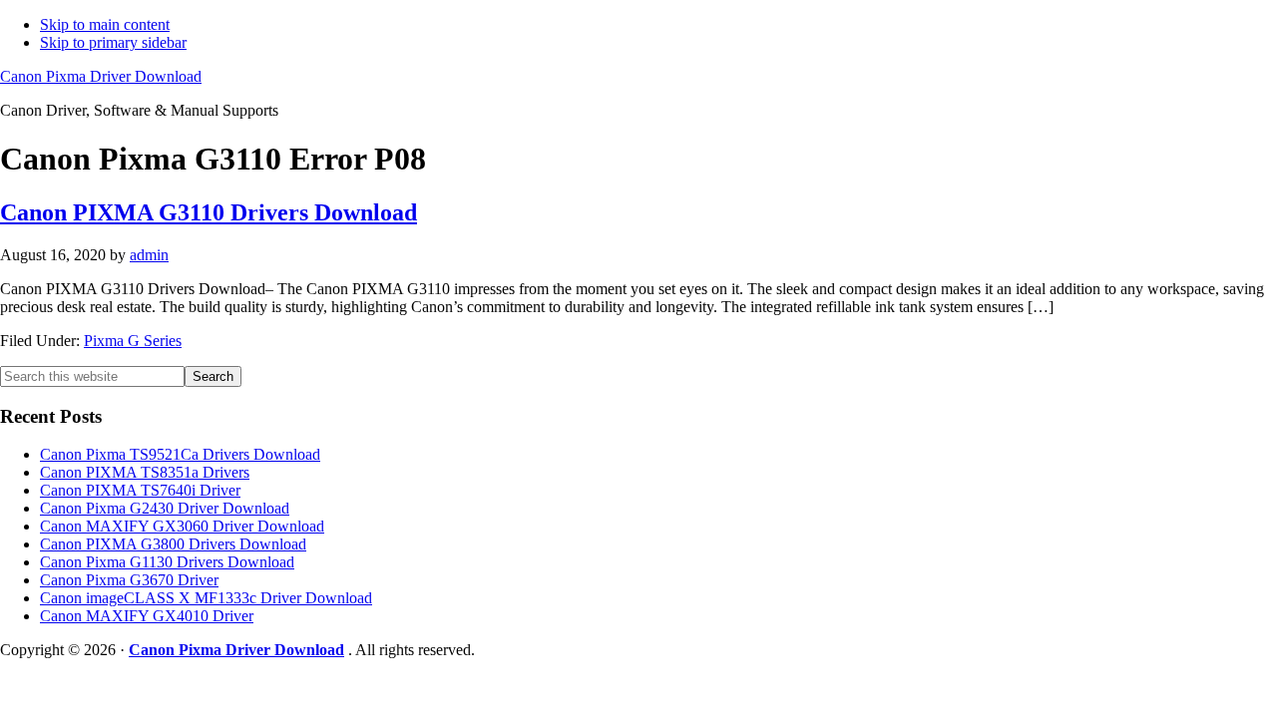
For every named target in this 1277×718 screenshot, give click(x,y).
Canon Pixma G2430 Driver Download (164, 508)
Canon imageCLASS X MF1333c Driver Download (206, 597)
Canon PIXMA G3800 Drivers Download (173, 544)
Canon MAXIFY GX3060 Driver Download (182, 526)
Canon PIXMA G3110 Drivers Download (208, 212)
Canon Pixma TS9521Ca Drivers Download (180, 454)
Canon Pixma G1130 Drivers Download (167, 561)
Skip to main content (105, 24)
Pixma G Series (133, 340)
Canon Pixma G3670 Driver (129, 579)
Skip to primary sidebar (113, 42)
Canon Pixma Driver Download (101, 76)
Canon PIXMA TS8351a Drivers (144, 472)
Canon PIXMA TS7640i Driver (140, 490)
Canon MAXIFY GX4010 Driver (146, 615)
